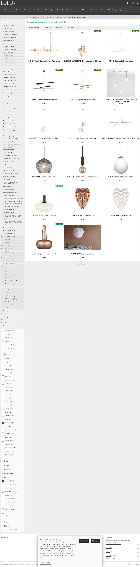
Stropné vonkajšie (10, 269)
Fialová (8, 444)
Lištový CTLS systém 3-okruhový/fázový (10, 183)
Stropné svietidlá (8, 28)
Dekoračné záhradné (11, 281)
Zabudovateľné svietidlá (10, 127)
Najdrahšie (59, 28)
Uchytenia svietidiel (9, 176)
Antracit (8, 433)
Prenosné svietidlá (8, 186)
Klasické (9, 506)
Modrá (8, 394)
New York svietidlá (8, 189)
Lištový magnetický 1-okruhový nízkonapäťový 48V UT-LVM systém (12, 216)
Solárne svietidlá (10, 278)
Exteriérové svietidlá (9, 109)
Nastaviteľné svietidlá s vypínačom (10, 87)
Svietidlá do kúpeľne (9, 106)
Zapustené (8, 248)
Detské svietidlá (10, 254)
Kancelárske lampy (9, 130)
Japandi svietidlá (8, 209)
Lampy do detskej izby (10, 64)
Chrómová (9, 440)
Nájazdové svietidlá (9, 133)
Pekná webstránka (111, 555)
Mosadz (9, 423)
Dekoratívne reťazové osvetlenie (13, 198)
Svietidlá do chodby (9, 94)
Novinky (5, 58)
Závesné (7, 251)
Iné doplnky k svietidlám (10, 155)
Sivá (7, 376)
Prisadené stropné (11, 236)
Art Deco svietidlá (8, 227)
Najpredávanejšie (33, 28)
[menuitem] (8, 11)
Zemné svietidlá (10, 272)
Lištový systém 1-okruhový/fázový (8, 148)
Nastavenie (46, 562)
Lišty (4, 164)
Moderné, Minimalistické (12, 514)
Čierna (8, 369)
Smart (7, 302)
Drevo (8, 405)
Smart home (7, 320)
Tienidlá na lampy (8, 55)
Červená (9, 416)
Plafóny (5, 103)
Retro (8, 488)
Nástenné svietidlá (8, 40)
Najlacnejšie (47, 28)
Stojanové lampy (8, 83)
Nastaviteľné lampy (9, 77)
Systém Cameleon (8, 52)
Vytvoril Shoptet (135, 564)
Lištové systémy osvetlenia (11, 145)
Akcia (8, 334)
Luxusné (9, 495)
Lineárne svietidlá (8, 142)
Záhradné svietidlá (9, 121)
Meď (7, 398)
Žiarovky (5, 314)
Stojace (7, 239)
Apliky (5, 43)
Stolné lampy (7, 167)
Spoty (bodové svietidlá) (11, 80)
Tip (7, 341)
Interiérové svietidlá (9, 25)
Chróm (8, 408)
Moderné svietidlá (8, 46)
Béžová (8, 455)
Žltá (7, 419)
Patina (8, 401)
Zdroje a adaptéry (11, 299)
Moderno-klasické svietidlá (11, 158)
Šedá (8, 437)
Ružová (8, 387)
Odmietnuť (84, 541)
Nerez (8, 373)
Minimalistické (11, 491)
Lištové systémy (10, 257)
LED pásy (6, 287)
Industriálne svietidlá (9, 37)
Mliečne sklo (10, 448)
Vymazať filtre (11, 529)
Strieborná (9, 380)
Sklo (7, 426)
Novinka (8, 338)
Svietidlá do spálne (9, 61)
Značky (5, 326)
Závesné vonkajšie (11, 284)
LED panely (6, 179)
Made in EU (9, 345)
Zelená (8, 391)
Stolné (7, 242)
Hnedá (8, 383)
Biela (8, 366)
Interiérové (8, 290)
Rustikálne (9, 502)
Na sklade (9, 330)
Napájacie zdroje (8, 212)
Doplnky (5, 311)
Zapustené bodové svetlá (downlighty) (11, 70)
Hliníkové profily (10, 296)
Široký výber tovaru (111, 547)
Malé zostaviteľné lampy (10, 192)
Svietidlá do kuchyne (9, 49)
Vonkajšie (8, 293)
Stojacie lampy (7, 118)
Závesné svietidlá (8, 31)
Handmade (9, 348)
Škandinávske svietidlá (10, 67)
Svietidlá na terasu (9, 115)
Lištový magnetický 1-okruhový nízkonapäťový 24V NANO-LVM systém (12, 222)
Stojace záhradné (10, 275)
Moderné (9, 481)
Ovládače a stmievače (12, 308)
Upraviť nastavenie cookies (34, 564)
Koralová (9, 451)
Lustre (5, 100)
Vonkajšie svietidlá (9, 263)
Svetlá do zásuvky (10, 260)
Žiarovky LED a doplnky (10, 139)
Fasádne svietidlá (8, 112)
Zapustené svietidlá (9, 91)
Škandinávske (10, 499)
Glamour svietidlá (8, 195)
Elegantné (9, 509)
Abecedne (71, 28)
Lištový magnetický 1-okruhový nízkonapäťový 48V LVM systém (13, 202)
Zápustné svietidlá (8, 161)
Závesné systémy (8, 136)
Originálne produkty (111, 542)
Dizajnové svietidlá (9, 230)
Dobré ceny (109, 551)
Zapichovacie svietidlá (10, 124)
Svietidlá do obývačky (10, 34)
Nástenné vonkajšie (11, 266)
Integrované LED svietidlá (11, 206)
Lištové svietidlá (8, 152)
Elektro (5, 323)
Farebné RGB (9, 305)
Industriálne (10, 484)
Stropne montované (9, 74)
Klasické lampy (7, 97)
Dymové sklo (10, 430)
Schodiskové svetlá (9, 170)
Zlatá (8, 412)
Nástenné (8, 245)
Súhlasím (95, 541)
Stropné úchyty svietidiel (10, 173)
